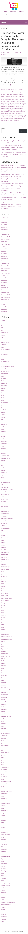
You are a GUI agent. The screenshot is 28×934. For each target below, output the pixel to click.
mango (3, 699)
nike (2, 726)
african (3, 335)
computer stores (5, 458)
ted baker (3, 851)
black (2, 390)
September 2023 (5, 302)
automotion (4, 369)
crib (2, 475)
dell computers (5, 487)
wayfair (3, 895)
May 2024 (4, 283)
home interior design (6, 598)
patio (2, 748)
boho (2, 395)
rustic (2, 786)
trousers (3, 868)
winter (3, 907)
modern (3, 711)
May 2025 (4, 254)
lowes (3, 678)
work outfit (4, 914)
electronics (4, 516)
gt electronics (4, 576)
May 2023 (4, 311)
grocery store (4, 574)
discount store (5, 494)
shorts (3, 815)
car (2, 419)
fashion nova (4, 535)
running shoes (5, 784)
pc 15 (2, 750)
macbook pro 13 (5, 690)
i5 (1, 620)
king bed (3, 651)
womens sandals (5, 912)
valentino (3, 878)
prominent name (11, 108)
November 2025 (5, 239)
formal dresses (5, 552)
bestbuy (3, 381)
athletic (3, 364)
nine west (3, 728)
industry (7, 99)
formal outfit (4, 555)
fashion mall (4, 533)
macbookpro (4, 695)
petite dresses (5, 752)
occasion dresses (6, 731)
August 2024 (4, 275)
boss (2, 400)
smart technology (18, 115)
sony (2, 822)
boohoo (3, 398)
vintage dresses (5, 885)
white (2, 900)
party (2, 743)
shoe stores (4, 801)
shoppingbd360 (5, 184)
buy (2, 407)
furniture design (5, 567)
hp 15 (2, 610)
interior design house (7, 637)
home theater (12, 98)
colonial (3, 448)
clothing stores (5, 443)
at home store (5, 361)
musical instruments (15, 103)
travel (2, 861)
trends (3, 866)
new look (3, 723)
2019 (2, 323)
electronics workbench (7, 518)
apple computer (5, 349)
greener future (10, 94)
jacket (3, 641)
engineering (4, 523)
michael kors (4, 709)
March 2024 (4, 287)
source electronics (6, 825)
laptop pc (3, 666)
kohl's (2, 661)
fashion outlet (5, 538)
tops (2, 859)
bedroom (3, 376)
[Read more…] (7, 85)
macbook (3, 685)
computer (3, 453)
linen (2, 673)
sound (23, 115)
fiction (3, 542)
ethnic (3, 526)
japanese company (5, 103)
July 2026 (4, 220)
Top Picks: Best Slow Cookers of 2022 (11, 145)
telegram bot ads (5, 174)
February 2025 (5, 261)
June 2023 (4, 309)
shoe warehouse (5, 803)
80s (2, 330)
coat (2, 446)
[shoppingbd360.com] (14, 8)
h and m (3, 581)
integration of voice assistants (8, 101)
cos (2, 465)
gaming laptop (5, 569)
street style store (5, 834)
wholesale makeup (6, 904)
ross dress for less (6, 781)
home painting (5, 600)
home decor (4, 593)
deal (2, 477)
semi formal (4, 793)
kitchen (3, 658)
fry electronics (5, 559)
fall (2, 530)
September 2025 (5, 244)
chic (2, 429)
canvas (3, 415)
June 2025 (4, 251)
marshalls (4, 702)
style (2, 837)
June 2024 (4, 280)
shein (2, 796)
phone (3, 755)
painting (3, 738)
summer (3, 839)
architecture (4, 352)
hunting (3, 617)
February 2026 (5, 232)
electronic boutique (6, 509)
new (2, 721)
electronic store (5, 513)
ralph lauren (4, 769)
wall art (3, 890)
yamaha (8, 89)
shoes (3, 806)
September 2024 (5, 273)
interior (3, 629)
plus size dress (5, 760)
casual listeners (5, 91)
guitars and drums (18, 94)
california (3, 410)
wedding (3, 897)
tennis (3, 854)
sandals (3, 789)
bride (2, 405)
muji (2, 719)
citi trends (3, 434)
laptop (3, 663)
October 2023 (5, 299)
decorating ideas (5, 482)
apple (2, 347)
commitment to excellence (19, 91)
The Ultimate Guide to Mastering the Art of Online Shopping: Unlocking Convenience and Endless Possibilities (13, 197)
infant (2, 625)
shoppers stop (5, 810)
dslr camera (4, 506)
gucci (2, 579)
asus (2, 359)
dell (2, 485)
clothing (3, 439)
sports (3, 827)
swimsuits (4, 842)
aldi (2, 337)
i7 (1, 622)
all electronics (5, 342)
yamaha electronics (14, 120)
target (2, 847)
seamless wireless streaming (12, 113)
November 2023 (5, 297)
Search (3, 128)
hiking (3, 586)
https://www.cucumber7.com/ (9, 165)
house (3, 605)
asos (2, 357)
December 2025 (5, 237)
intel (2, 627)
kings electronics (5, 656)
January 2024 (5, 292)
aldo (2, 340)
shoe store (4, 798)
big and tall (4, 383)
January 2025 (5, 263)
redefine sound (13, 110)
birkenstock (4, 386)
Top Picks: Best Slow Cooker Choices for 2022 (13, 152)
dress (2, 497)
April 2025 (4, 256)
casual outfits (4, 424)
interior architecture (6, 632)
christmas (3, 431)
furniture (3, 564)
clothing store (5, 441)
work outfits (4, 917)
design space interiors (7, 489)
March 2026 (4, 229)
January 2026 (5, 234)
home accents (5, 591)
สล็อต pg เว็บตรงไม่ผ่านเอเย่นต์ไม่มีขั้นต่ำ (12, 193)
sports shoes (4, 830)
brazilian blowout (5, 402)
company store (5, 451)
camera (3, 412)
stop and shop (5, 832)
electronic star (5, 511)
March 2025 (4, 258)
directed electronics (6, 492)
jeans (2, 646)
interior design (5, 634)
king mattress (4, 653)
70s (2, 328)
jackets (3, 644)
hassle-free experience (6, 96)
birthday (3, 388)
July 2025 (4, 249)
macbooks (4, 697)
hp (2, 608)
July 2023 (4, 307)
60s (2, 325)
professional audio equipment (8, 106)
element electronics (6, 521)
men (2, 707)
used (2, 873)
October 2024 (5, 270)
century (11, 91)
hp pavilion (4, 615)
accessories (4, 332)
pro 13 (3, 764)
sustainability (16, 117)
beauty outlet (4, 373)
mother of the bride (6, 716)
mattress (3, 704)
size (2, 818)
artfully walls (4, 354)
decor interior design (6, 480)
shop (2, 808)
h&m (2, 583)
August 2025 (4, 246)
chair (2, 427)
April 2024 (4, 285)
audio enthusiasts (19, 89)
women (3, 909)
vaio (2, 876)
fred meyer (4, 557)
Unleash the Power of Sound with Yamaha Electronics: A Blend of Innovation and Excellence (13, 41)
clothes (3, 436)
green (2, 571)
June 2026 (4, 222)
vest (2, 880)
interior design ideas (6, 639)
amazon (3, 345)
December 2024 (5, 266)
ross (2, 779)
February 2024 (5, 290)
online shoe (4, 736)
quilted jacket (4, 767)
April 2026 (4, 227)
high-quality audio (17, 96)
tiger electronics (5, 856)
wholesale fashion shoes (8, 902)
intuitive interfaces (20, 101)
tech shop (4, 849)
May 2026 (4, 225)
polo (2, 762)
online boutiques (5, 733)
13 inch (3, 320)
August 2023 (4, 304)
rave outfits (4, 772)
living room (4, 675)
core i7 (3, 463)
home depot (4, 596)
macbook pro (4, 687)
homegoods (4, 603)
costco (3, 468)
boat (2, 393)
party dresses (5, 745)
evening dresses (5, 528)
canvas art (4, 417)
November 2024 (5, 268)
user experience (18, 118)
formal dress (4, 550)
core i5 (3, 460)
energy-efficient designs (19, 92)
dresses (3, 501)
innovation (11, 99)
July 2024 (4, 278)
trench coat (4, 863)
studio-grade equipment (7, 117)
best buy (3, 378)
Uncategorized (5, 871)
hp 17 (2, 612)
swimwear (4, 844)
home (2, 588)
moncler (3, 714)
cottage (3, 470)
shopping (3, 813)
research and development (16, 111)
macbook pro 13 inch (6, 692)
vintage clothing (5, 883)
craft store (4, 472)
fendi (2, 540)
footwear (3, 547)
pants (2, 740)
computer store (5, 456)
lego (2, 668)
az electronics (5, 371)
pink (2, 757)
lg (1, 670)
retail (2, 774)
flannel (3, 545)
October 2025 (5, 241)
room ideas (4, 777)
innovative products (19, 99)
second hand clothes (6, 791)
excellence (3, 94)
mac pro (3, 682)
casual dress (4, 422)
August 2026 (4, 217)
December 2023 (5, 295)
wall (2, 888)
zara (2, 921)
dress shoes (4, 499)
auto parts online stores (7, 366)
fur (2, 562)
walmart (3, 892)
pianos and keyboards (19, 104)
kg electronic (4, 649)
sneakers (3, 820)
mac (2, 680)
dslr (2, 504)
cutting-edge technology (7, 92)
